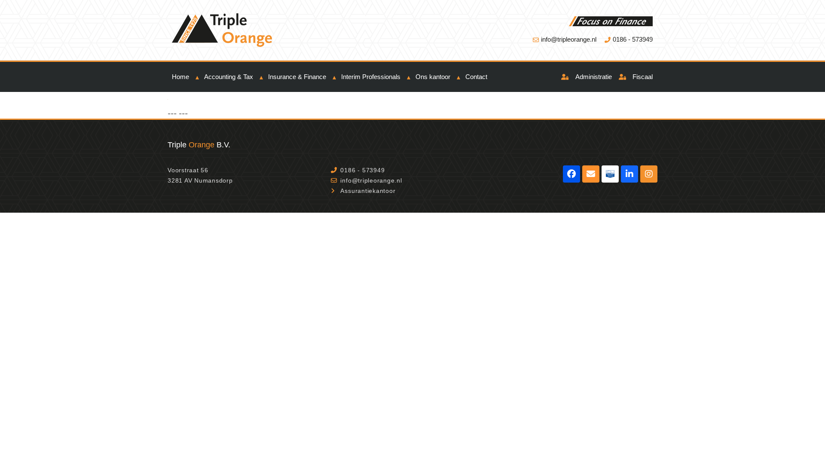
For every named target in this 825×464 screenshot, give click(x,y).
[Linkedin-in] (629, 174)
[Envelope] (590, 174)
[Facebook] (571, 174)
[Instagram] (648, 174)
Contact (476, 76)
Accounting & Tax (228, 76)
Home (180, 76)
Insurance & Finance (297, 76)
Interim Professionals (370, 76)
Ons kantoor (433, 76)
